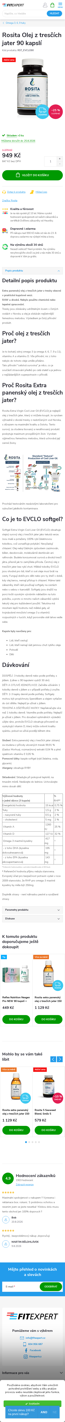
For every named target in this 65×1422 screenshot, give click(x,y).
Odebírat (50, 1286)
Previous (53, 1059)
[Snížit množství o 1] (60, 163)
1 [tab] (26, 1142)
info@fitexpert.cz (35, 1338)
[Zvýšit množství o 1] (60, 158)
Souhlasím (34, 1403)
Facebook (35, 1350)
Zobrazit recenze (25, 1184)
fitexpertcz (35, 1356)
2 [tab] (29, 1142)
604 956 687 (35, 1344)
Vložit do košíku (35, 175)
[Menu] (60, 5)
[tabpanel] (16, 990)
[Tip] (16, 974)
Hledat (54, 13)
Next (60, 1059)
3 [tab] (32, 1142)
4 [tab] (36, 1142)
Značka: (9, 200)
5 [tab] (39, 1142)
